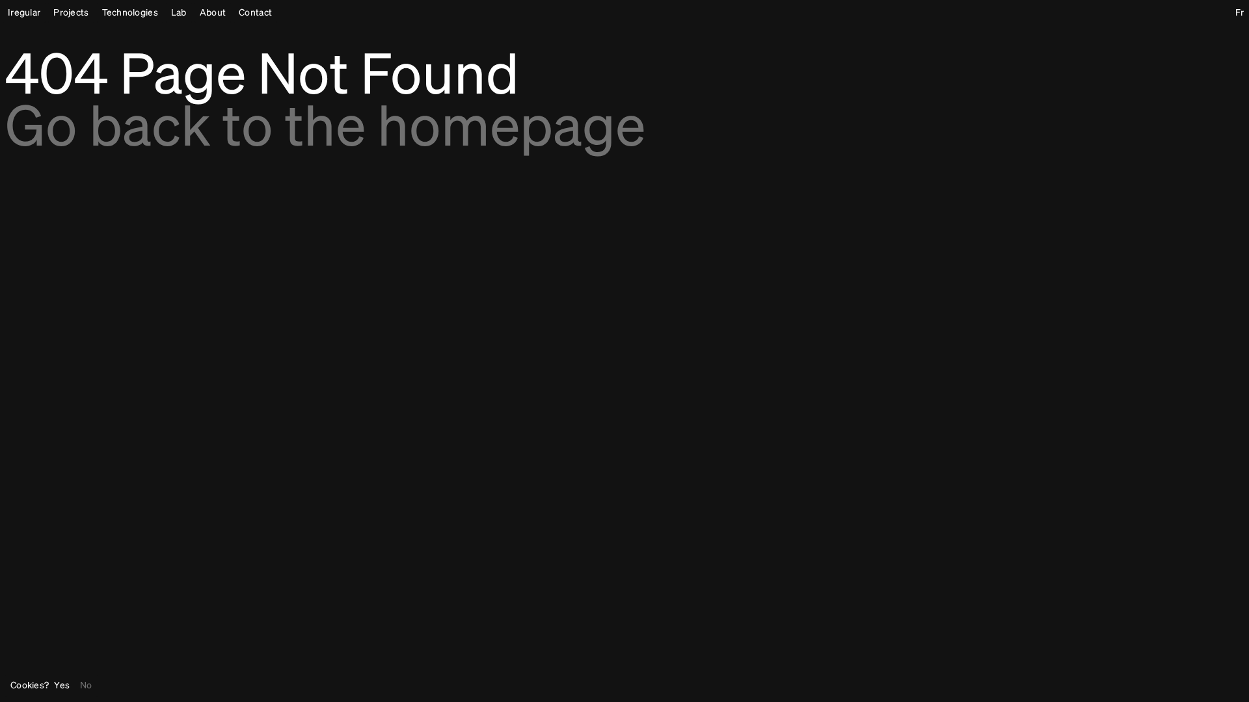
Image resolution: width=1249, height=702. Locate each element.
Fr (1239, 13)
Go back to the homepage (325, 130)
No (86, 685)
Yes (62, 685)
